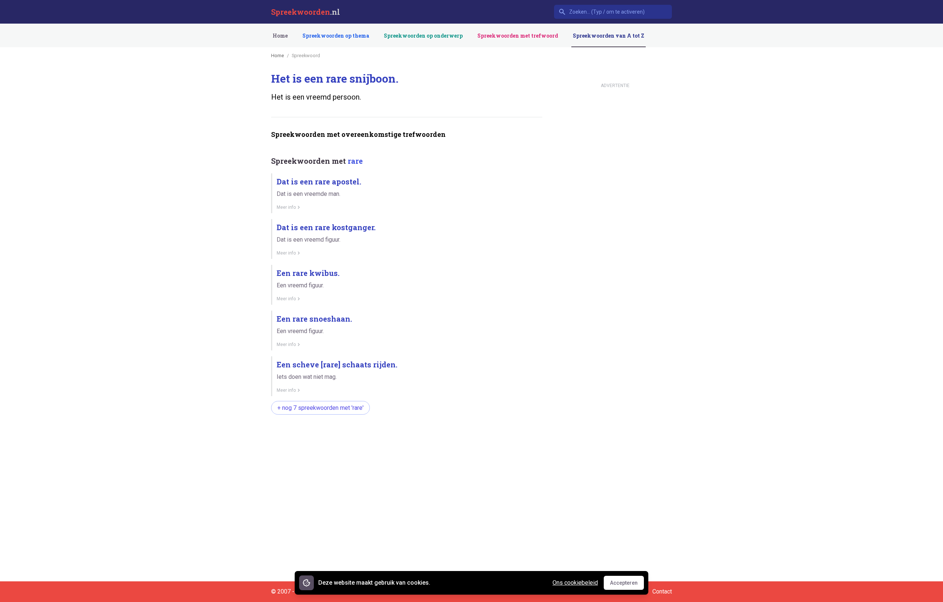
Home (280, 35)
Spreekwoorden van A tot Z (608, 35)
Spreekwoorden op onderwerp (423, 35)
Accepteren (627, 584)
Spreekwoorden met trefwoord (517, 35)
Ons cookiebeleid (575, 582)
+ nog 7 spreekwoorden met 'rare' (320, 407)
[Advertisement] (405, 443)
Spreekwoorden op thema (335, 35)
